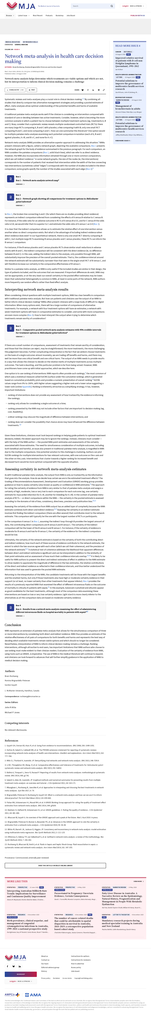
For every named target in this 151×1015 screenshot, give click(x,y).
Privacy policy (45, 978)
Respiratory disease (123, 97)
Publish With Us (138, 15)
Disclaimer (56, 978)
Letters (119, 77)
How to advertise (77, 964)
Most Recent (38, 15)
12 (56, 509)
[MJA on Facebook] (7, 966)
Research (21, 915)
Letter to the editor (121, 915)
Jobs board (75, 971)
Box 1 (93, 145)
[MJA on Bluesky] (13, 966)
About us (44, 956)
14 (90, 556)
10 (93, 501)
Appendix (26, 386)
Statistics (9, 45)
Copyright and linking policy (83, 978)
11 (95, 501)
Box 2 (88, 169)
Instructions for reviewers (81, 960)
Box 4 (85, 581)
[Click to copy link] (104, 90)
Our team (44, 964)
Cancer (118, 52)
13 (88, 556)
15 (48, 587)
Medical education (13, 42)
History (44, 971)
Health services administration (128, 75)
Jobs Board (71, 15)
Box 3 (30, 315)
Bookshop (59, 15)
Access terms (67, 978)
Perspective (22, 887)
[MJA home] (15, 958)
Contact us (45, 960)
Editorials (128, 52)
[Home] (33, 6)
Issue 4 (16, 49)
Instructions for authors (80, 956)
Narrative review (122, 100)
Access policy (76, 967)
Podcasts (49, 15)
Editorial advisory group (50, 967)
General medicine (21, 45)
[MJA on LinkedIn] (19, 966)
